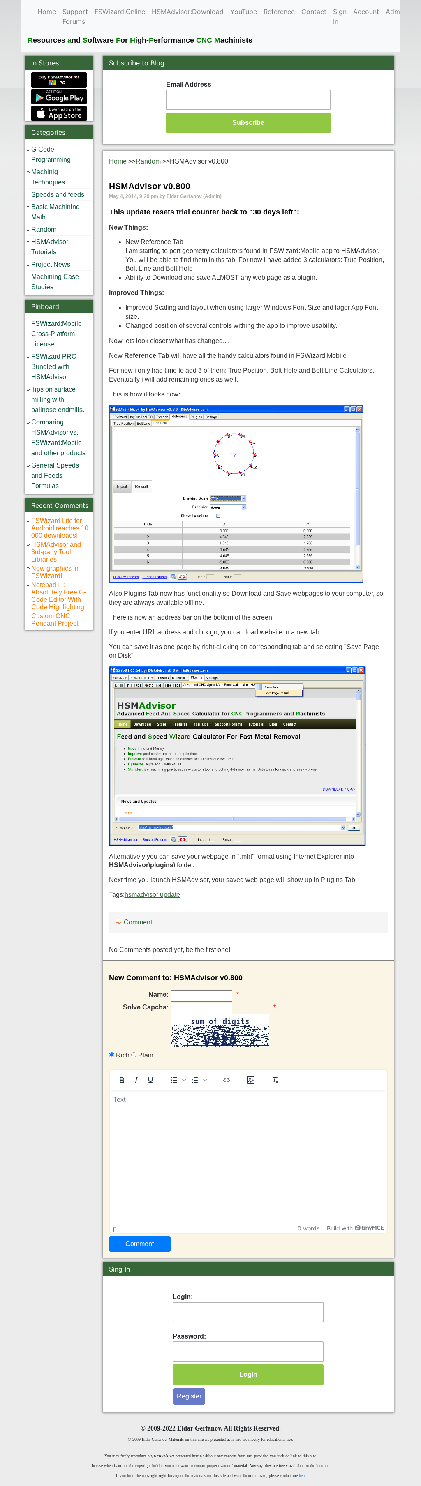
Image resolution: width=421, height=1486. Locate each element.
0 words (308, 1228)
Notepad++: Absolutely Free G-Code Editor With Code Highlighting (58, 596)
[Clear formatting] (275, 1080)
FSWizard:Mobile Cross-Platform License (56, 334)
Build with (340, 1228)
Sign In (340, 16)
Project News (50, 264)
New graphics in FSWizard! (55, 572)
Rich (122, 1055)
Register (189, 1396)
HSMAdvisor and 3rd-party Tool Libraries (56, 552)
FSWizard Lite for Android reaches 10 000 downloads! (59, 528)
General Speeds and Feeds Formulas (55, 475)
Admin (395, 11)
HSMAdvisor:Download (188, 11)
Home (46, 11)
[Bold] (122, 1080)
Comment (138, 922)
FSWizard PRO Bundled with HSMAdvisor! (53, 366)
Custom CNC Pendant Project (54, 620)
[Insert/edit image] (251, 1080)
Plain (144, 1055)
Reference (279, 11)
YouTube (243, 11)
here (302, 1475)
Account (366, 11)
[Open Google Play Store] (59, 96)
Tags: (144, 894)
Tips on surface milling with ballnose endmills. (57, 399)
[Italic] (136, 1080)
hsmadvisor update (152, 894)
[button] (178, 1080)
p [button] (115, 1228)
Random (43, 229)
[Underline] (150, 1080)
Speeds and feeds (57, 194)
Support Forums (75, 16)
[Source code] (227, 1080)
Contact (313, 11)
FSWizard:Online (120, 11)
